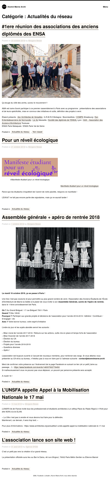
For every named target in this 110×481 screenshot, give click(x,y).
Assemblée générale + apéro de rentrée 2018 (51, 217)
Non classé (37, 131)
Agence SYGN (32, 446)
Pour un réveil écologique (30, 140)
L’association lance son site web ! (39, 439)
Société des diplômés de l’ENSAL (62, 120)
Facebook (40, 476)
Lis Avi (35, 120)
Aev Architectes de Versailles (30, 117)
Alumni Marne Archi (16, 6)
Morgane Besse (35, 40)
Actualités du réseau (20, 131)
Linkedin (47, 476)
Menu (105, 6)
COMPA (79, 117)
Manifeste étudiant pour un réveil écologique (80, 186)
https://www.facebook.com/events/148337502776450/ (37, 367)
